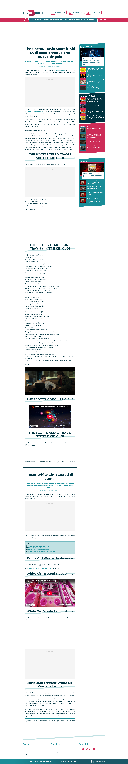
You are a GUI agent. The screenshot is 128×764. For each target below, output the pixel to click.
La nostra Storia (55, 753)
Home (27, 44)
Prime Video (90, 19)
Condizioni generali (27, 761)
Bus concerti (57, 19)
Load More (50, 728)
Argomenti (58, 12)
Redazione (54, 751)
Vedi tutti (103, 19)
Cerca (104, 13)
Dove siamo (26, 751)
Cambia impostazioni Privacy (50, 761)
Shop (93, 12)
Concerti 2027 (47, 19)
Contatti (25, 749)
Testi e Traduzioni (34, 44)
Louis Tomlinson (69, 19)
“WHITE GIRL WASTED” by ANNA (40, 568)
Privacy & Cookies (37, 761)
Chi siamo (54, 749)
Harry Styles (80, 19)
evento (35, 111)
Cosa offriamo (76, 12)
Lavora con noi (27, 753)
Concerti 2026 (36, 19)
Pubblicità (26, 755)
